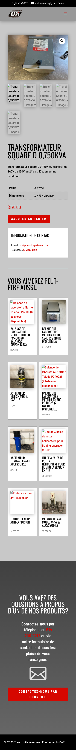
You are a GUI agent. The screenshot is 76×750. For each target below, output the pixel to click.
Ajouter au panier (28, 219)
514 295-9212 (21, 3)
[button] (62, 41)
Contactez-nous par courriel (38, 694)
